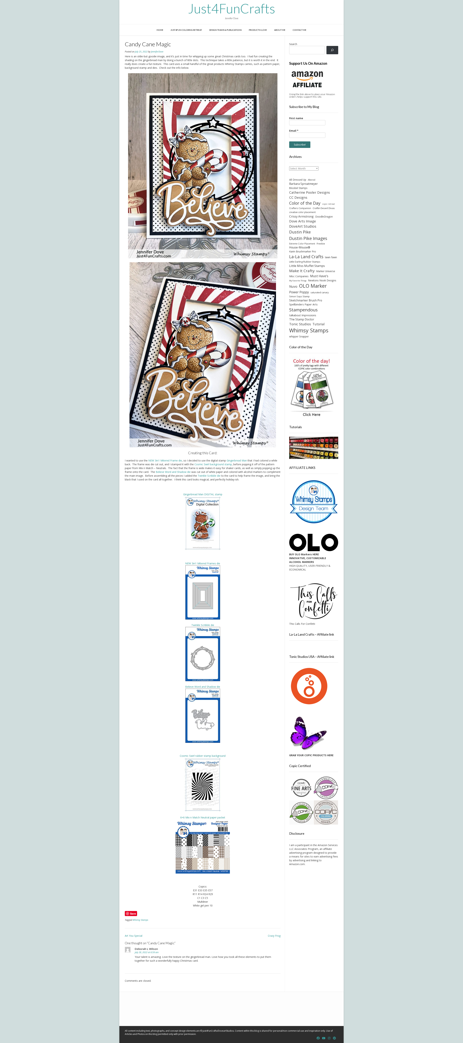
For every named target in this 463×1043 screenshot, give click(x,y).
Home (160, 30)
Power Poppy (299, 292)
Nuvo (293, 286)
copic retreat (328, 204)
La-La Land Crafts (306, 256)
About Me (279, 30)
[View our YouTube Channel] (324, 1038)
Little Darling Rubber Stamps (304, 261)
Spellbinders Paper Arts (303, 304)
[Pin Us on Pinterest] (334, 1038)
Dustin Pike (300, 232)
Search (293, 44)
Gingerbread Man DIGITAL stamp (202, 494)
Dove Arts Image (302, 221)
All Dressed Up (297, 179)
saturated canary (320, 292)
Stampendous (303, 310)
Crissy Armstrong (301, 216)
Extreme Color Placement (302, 243)
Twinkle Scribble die (209, 475)
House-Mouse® (299, 247)
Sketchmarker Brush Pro (305, 300)
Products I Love (258, 30)
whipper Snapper (299, 336)
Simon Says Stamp (299, 296)
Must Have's (319, 276)
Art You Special (133, 935)
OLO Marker (313, 285)
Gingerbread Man (237, 460)
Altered (311, 179)
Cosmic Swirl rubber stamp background (203, 755)
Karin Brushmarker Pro (302, 251)
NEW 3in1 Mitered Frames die (202, 563)
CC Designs (298, 197)
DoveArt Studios (302, 226)
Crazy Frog (274, 935)
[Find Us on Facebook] (318, 1038)
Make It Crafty (302, 270)
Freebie (321, 243)
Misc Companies (299, 276)
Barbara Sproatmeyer (303, 184)
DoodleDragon (324, 216)
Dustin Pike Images (308, 238)
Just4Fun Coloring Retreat (186, 30)
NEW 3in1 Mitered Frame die (165, 460)
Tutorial (319, 324)
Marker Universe (325, 271)
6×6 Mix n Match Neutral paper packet (202, 817)
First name (296, 118)
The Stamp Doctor (301, 319)
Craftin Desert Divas (324, 208)
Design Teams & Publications (225, 30)
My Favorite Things (297, 280)
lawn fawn (331, 257)
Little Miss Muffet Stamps (307, 266)
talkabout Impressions (302, 315)
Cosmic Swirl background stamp (213, 464)
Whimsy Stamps (140, 919)
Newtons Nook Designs (322, 280)
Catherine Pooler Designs (309, 192)
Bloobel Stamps (298, 188)
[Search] (332, 50)
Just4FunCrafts (231, 8)
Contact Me (299, 30)
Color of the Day (304, 203)
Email (293, 130)
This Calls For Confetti (302, 623)
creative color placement (302, 212)
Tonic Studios (300, 324)
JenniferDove (157, 51)
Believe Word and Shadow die (173, 472)
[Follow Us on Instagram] (329, 1038)
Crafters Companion (300, 208)
